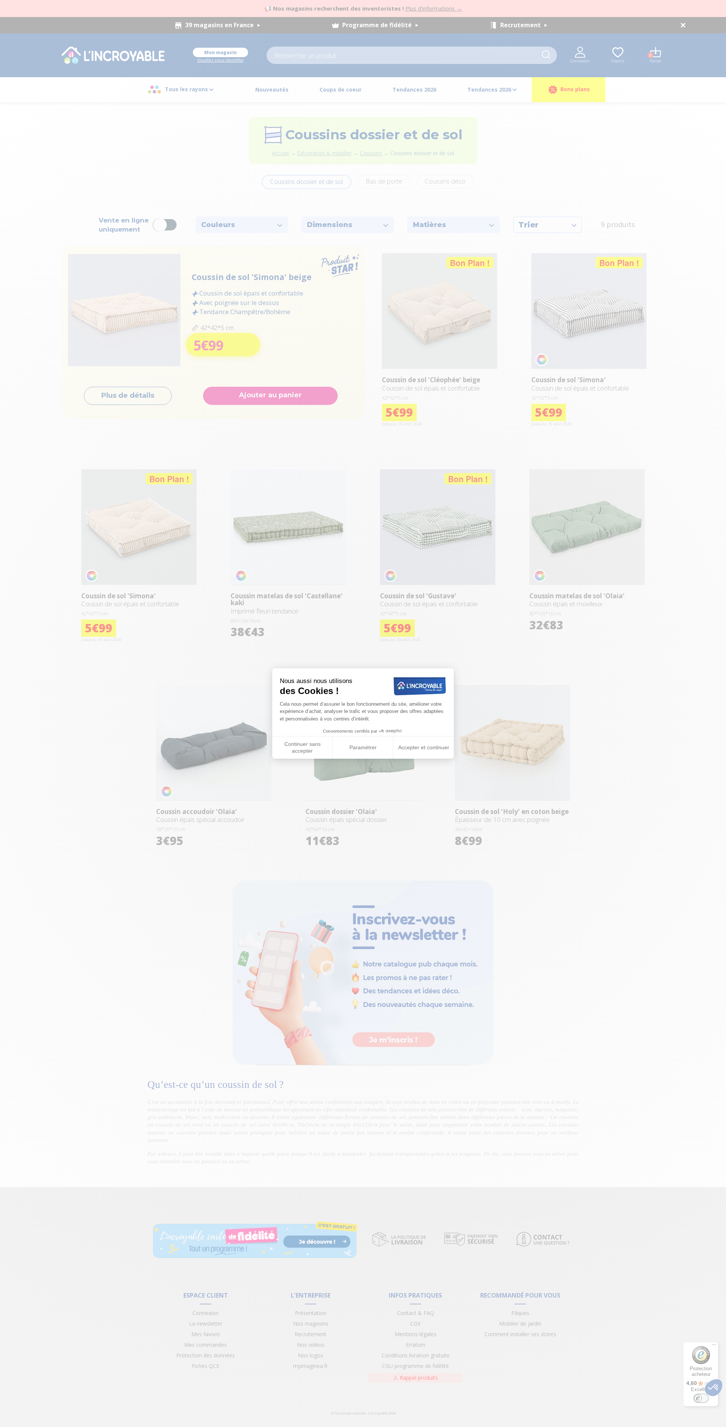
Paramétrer (363, 747)
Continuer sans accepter (302, 747)
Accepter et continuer (423, 747)
